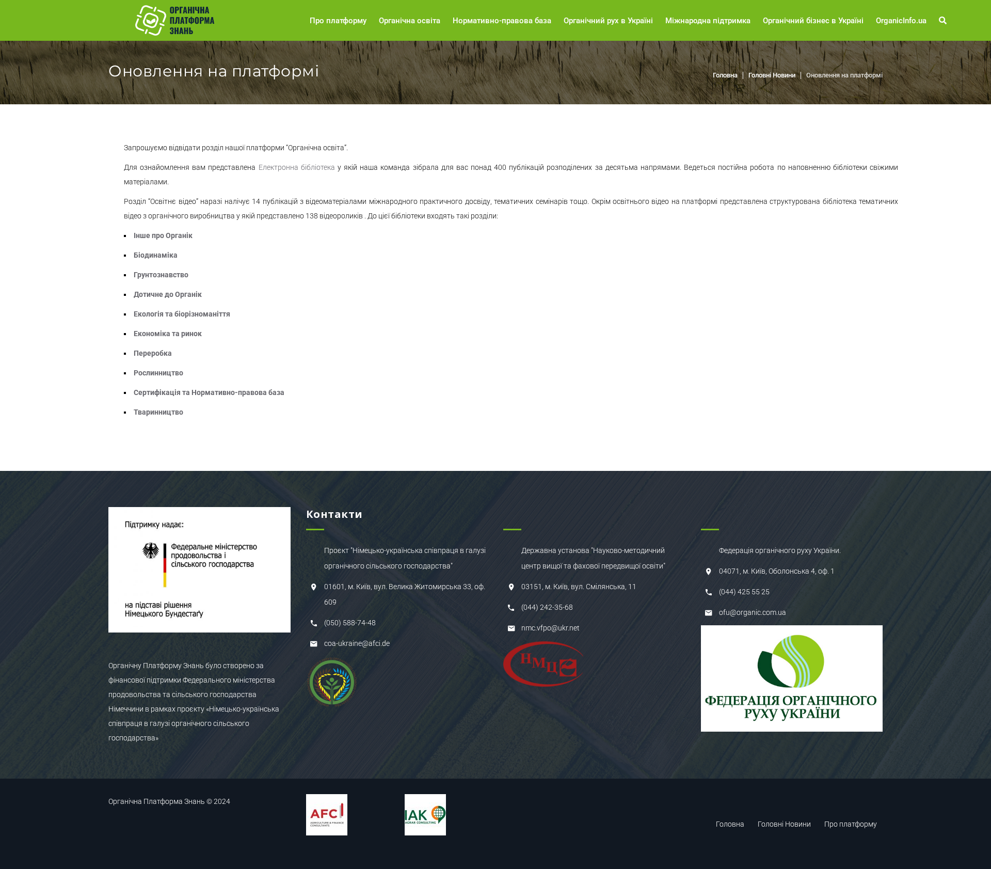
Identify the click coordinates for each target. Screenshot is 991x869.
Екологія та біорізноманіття (182, 314)
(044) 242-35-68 (547, 607)
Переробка (153, 353)
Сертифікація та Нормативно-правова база (209, 392)
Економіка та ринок (168, 333)
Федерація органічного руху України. (780, 550)
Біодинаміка (156, 255)
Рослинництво (158, 373)
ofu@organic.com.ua (752, 612)
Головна (725, 75)
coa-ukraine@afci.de (357, 643)
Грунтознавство (161, 275)
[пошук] (944, 20)
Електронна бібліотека (297, 167)
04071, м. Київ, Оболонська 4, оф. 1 (777, 571)
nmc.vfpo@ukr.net (550, 628)
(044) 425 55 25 (744, 592)
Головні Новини (771, 75)
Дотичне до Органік (168, 294)
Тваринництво (158, 412)
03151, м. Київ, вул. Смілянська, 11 (578, 586)
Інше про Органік (163, 235)
